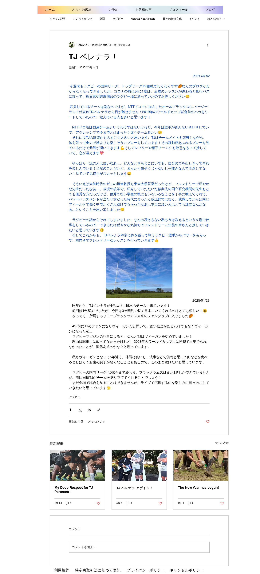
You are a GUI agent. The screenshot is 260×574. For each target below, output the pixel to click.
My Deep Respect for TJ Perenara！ (73, 490)
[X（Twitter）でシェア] (80, 410)
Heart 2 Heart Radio (143, 18)
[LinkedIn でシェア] (89, 410)
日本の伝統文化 (172, 18)
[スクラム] (77, 465)
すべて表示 (222, 442)
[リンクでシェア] (98, 410)
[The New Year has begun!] (200, 465)
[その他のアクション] (207, 45)
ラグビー (117, 18)
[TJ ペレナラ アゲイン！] (139, 465)
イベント (194, 18)
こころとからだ (82, 18)
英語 (102, 18)
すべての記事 (58, 18)
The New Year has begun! (198, 487)
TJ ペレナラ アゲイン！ (134, 488)
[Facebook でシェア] (70, 410)
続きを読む (214, 18)
